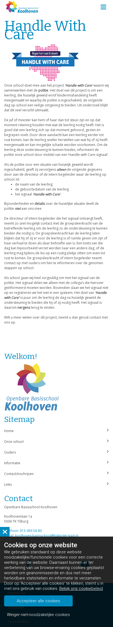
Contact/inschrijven (19, 473)
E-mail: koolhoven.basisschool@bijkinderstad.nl (41, 535)
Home (9, 431)
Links (8, 484)
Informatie (12, 463)
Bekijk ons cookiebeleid (81, 588)
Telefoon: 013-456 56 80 (23, 530)
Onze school (14, 441)
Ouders (10, 452)
